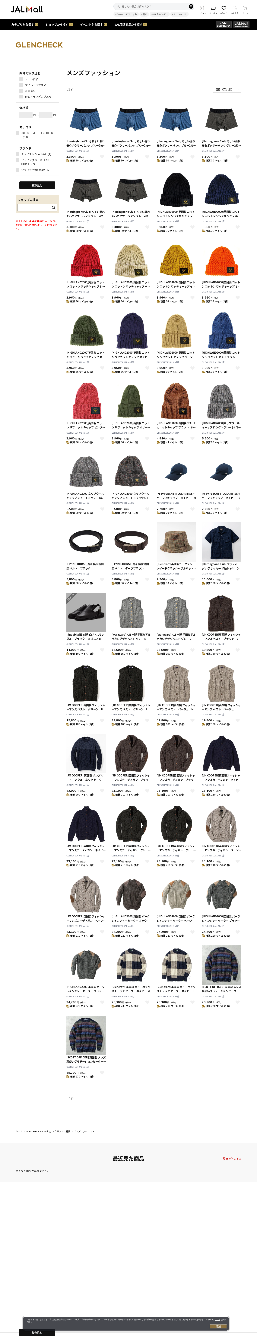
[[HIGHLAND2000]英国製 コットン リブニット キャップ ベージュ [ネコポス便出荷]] (176, 330)
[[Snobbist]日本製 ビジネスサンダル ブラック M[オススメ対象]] (86, 612)
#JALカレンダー (159, 14)
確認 (218, 1326)
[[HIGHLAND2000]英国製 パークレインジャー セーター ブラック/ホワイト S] (221, 894)
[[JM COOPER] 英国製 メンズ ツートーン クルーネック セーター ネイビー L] (86, 753)
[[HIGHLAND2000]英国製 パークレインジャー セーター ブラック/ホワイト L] (86, 965)
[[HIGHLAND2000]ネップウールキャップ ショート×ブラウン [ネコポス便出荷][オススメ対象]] (131, 471)
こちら (217, 1319)
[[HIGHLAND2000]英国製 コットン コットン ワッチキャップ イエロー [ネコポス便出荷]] (176, 260)
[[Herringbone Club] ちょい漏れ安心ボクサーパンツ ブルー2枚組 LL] (176, 119)
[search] (191, 6)
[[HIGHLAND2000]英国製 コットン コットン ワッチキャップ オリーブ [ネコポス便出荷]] (86, 330)
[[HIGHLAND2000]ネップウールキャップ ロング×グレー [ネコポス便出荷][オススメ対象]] (221, 401)
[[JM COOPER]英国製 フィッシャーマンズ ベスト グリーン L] (131, 683)
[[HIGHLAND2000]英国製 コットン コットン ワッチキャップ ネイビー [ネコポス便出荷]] (221, 190)
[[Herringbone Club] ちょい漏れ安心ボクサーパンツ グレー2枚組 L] (86, 190)
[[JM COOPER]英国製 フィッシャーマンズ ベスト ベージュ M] (176, 683)
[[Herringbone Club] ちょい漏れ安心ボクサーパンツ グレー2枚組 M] (221, 119)
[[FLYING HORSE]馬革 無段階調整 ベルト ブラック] (86, 542)
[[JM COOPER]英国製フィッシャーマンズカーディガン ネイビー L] (86, 824)
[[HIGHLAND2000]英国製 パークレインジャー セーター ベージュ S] (176, 894)
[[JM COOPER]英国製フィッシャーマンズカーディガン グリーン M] (131, 824)
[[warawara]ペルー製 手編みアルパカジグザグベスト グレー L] (176, 612)
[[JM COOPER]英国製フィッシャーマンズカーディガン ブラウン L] (176, 753)
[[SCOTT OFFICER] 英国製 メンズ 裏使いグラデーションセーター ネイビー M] (221, 965)
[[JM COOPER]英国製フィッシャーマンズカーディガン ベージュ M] (221, 824)
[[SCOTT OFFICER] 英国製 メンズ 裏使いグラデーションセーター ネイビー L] (86, 1035)
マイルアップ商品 (35, 85)
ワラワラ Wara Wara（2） (36, 170)
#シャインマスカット (126, 14)
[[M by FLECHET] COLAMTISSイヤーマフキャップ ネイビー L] (221, 471)
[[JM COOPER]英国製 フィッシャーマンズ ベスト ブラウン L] (221, 612)
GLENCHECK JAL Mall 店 (77, 150)
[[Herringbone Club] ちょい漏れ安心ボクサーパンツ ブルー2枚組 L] (131, 119)
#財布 (144, 14)
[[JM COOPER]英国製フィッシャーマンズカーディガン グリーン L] (176, 824)
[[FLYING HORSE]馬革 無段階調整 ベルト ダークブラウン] (131, 542)
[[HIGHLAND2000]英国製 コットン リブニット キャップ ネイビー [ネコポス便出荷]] (131, 330)
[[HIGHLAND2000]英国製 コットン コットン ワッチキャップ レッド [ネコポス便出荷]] (86, 260)
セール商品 (31, 79)
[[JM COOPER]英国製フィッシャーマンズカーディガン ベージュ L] (86, 894)
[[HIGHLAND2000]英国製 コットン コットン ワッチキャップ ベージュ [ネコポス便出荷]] (131, 260)
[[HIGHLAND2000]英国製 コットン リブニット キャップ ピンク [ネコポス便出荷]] (86, 401)
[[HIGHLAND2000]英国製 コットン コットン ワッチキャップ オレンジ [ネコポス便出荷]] (221, 260)
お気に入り (102, 156)
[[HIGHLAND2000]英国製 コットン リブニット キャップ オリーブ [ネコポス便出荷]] (131, 401)
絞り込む (37, 1332)
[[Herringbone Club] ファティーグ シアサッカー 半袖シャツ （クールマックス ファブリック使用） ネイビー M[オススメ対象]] (221, 542)
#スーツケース (179, 14)
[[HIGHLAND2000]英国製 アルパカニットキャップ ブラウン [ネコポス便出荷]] (176, 401)
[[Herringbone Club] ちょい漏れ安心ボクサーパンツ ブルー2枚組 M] (86, 119)
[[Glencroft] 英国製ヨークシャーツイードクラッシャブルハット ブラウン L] (176, 542)
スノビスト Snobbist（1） (37, 154)
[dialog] (126, 1324)
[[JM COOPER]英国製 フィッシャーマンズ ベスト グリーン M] (86, 683)
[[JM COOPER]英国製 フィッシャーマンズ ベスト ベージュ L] (221, 683)
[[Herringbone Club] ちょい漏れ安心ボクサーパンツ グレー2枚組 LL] (131, 190)
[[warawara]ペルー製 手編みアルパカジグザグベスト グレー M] (131, 612)
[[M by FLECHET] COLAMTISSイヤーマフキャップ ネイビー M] (176, 471)
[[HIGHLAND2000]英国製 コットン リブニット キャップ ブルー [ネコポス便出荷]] (221, 330)
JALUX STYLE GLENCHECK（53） (37, 135)
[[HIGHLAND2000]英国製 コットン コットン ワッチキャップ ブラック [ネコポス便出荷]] (176, 190)
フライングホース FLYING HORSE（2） (36, 162)
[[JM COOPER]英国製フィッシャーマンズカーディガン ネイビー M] (221, 753)
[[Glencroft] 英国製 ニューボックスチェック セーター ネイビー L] (176, 965)
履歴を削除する (232, 1158)
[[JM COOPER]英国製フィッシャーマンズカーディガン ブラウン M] (131, 753)
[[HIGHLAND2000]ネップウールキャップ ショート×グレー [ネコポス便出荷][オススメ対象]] (86, 471)
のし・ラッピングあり (38, 96)
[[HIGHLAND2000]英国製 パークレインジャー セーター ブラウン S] (131, 894)
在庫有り (30, 91)
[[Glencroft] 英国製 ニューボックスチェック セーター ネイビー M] (131, 965)
